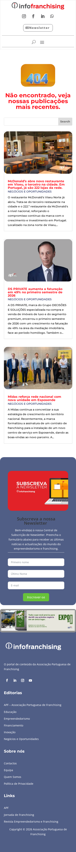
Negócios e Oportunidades (30, 191)
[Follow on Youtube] (30, 680)
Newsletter (39, 28)
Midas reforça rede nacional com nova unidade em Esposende (34, 398)
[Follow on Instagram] (24, 16)
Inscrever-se (36, 597)
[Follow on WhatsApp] (52, 16)
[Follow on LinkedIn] (43, 16)
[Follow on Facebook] (33, 16)
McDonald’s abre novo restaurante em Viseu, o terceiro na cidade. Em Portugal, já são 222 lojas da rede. (36, 184)
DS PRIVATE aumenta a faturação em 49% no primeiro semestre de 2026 (35, 292)
